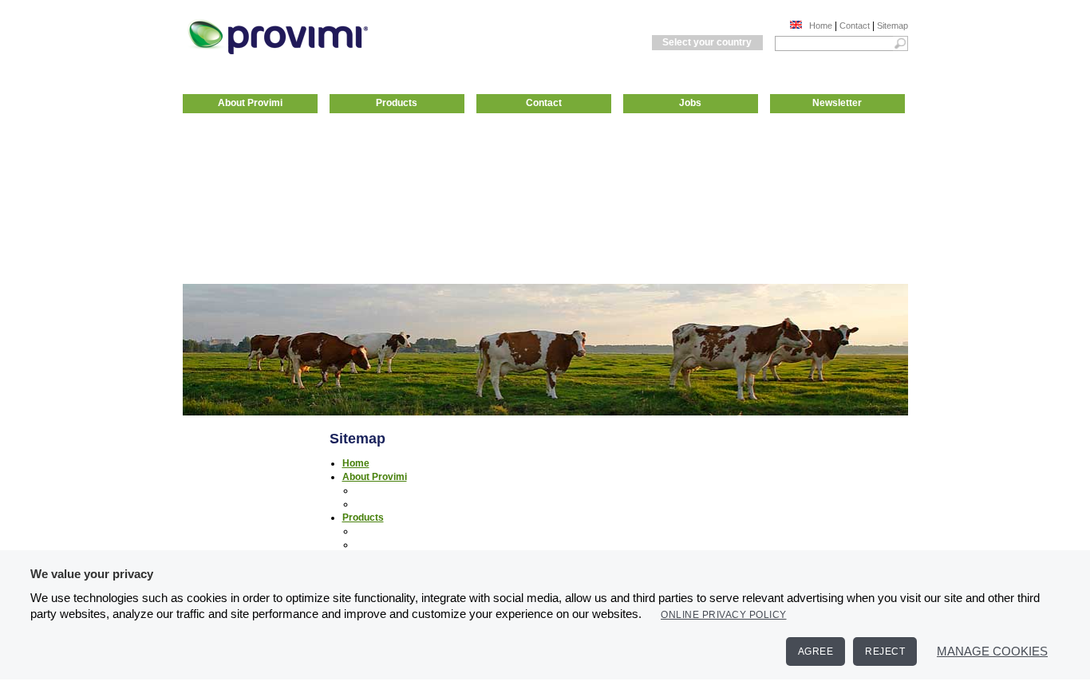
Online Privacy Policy (724, 614)
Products (396, 102)
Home (820, 25)
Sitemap (892, 25)
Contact (854, 25)
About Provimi (250, 102)
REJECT (885, 651)
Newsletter (837, 102)
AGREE (816, 651)
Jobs (690, 102)
